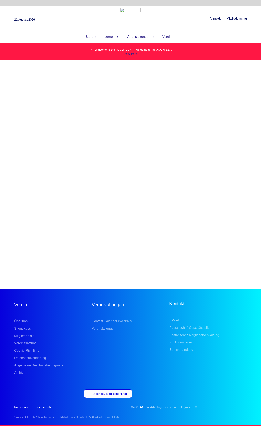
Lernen (109, 36)
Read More (130, 53)
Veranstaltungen (138, 36)
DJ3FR (58, 239)
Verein (167, 36)
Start (89, 36)
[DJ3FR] (25, 231)
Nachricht (130, 261)
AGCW (144, 407)
